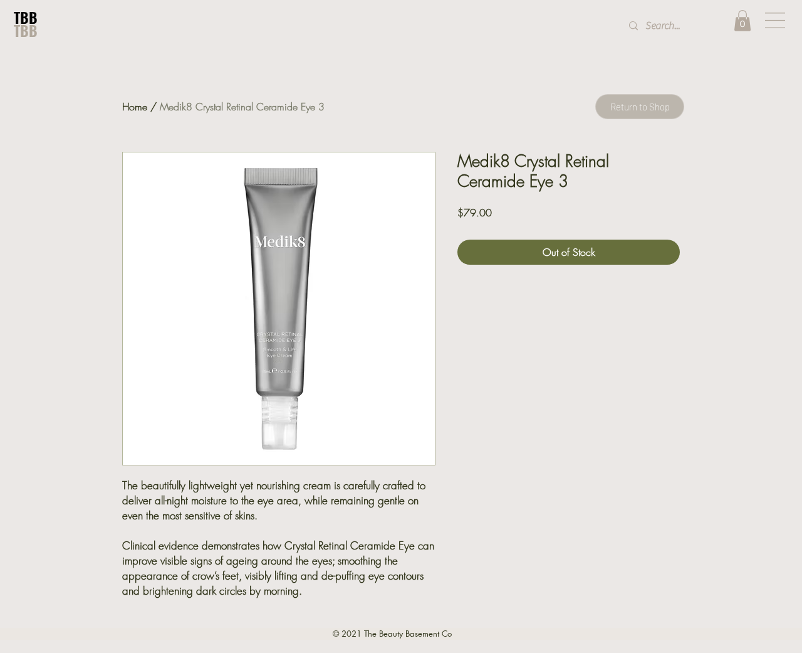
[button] (742, 20)
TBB (26, 17)
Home (134, 107)
